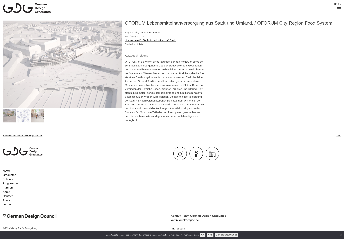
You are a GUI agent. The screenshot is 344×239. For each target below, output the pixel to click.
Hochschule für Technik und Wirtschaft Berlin (150, 40)
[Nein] (340, 235)
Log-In (7, 204)
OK (202, 235)
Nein (210, 235)
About (6, 191)
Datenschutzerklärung (226, 235)
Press (6, 200)
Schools (8, 179)
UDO (338, 136)
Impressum (178, 228)
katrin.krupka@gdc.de (185, 220)
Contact (8, 196)
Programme (10, 183)
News (6, 170)
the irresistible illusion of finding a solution (22, 136)
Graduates (9, 174)
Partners (8, 187)
